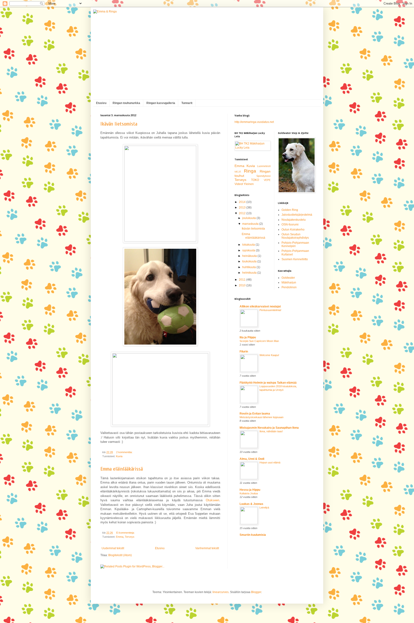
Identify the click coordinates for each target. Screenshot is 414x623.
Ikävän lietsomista (118, 124)
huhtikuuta (249, 267)
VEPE (267, 180)
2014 (242, 202)
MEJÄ (238, 171)
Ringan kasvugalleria (160, 103)
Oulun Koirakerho (293, 229)
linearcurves (221, 592)
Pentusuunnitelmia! (270, 310)
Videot (239, 184)
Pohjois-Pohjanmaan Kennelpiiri (295, 244)
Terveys (129, 536)
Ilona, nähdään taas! (271, 431)
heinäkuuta (250, 256)
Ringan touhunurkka (126, 103)
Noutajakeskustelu (294, 219)
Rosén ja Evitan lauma (255, 413)
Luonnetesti (263, 166)
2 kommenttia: (124, 452)
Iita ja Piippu (248, 337)
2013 (242, 207)
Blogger (256, 592)
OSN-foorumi (290, 224)
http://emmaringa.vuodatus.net (254, 122)
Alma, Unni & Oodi (252, 459)
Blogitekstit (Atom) (120, 555)
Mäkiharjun (289, 282)
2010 (242, 285)
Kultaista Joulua (249, 493)
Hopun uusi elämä (269, 462)
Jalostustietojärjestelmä (297, 214)
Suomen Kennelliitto (295, 259)
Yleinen (249, 184)
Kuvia (119, 456)
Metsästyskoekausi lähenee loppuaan (261, 417)
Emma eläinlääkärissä (121, 469)
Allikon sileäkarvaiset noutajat (260, 306)
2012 (242, 213)
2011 (242, 279)
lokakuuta (249, 244)
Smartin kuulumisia (253, 534)
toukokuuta (249, 261)
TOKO (255, 180)
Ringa (250, 170)
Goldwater (288, 277)
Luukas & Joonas (251, 504)
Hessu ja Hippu (250, 489)
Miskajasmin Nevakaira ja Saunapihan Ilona (269, 427)
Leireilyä (264, 507)
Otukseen (212, 500)
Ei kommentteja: (125, 532)
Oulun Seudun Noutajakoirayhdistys (295, 236)
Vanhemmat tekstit (207, 548)
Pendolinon (289, 287)
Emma (119, 536)
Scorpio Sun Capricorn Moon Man (259, 341)
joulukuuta (249, 218)
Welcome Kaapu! (269, 355)
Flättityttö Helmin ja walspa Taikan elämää (268, 382)
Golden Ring (290, 210)
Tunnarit (186, 103)
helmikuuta (249, 272)
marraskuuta (250, 223)
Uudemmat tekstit (113, 548)
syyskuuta (249, 250)
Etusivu (101, 103)
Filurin (244, 351)
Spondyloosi (263, 175)
